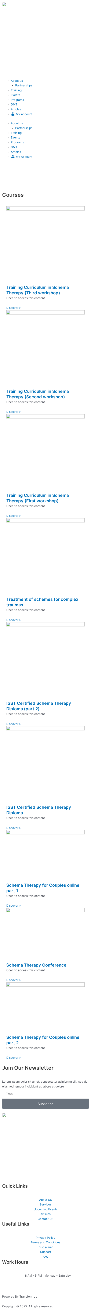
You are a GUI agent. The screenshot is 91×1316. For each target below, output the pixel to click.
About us (17, 80)
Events (15, 95)
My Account (23, 114)
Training (16, 90)
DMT (14, 104)
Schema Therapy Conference (36, 965)
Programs (17, 99)
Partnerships (23, 85)
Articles (16, 109)
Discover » (13, 307)
